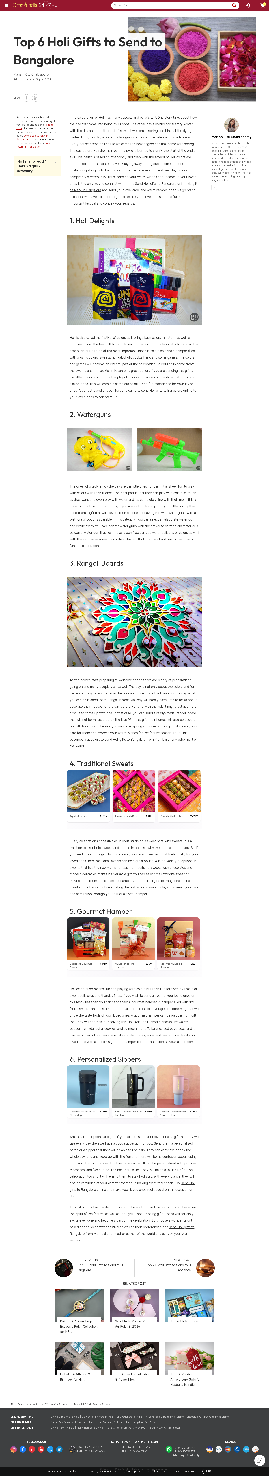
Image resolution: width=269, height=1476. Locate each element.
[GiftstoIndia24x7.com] (11, 1404)
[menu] (6, 5)
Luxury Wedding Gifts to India (112, 1422)
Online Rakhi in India (62, 1427)
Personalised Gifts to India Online (164, 1416)
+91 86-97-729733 (184, 1451)
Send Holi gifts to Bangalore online (160, 184)
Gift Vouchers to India (129, 1416)
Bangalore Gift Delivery (145, 1422)
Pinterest (32, 1449)
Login (248, 5)
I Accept (211, 1471)
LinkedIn (35, 98)
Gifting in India (20, 1422)
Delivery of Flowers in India (97, 1416)
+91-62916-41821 (137, 1451)
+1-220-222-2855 (93, 1447)
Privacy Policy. (188, 1471)
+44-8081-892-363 (138, 1447)
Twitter (50, 1449)
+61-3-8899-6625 (94, 1451)
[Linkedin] (214, 187)
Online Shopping (21, 1416)
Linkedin (59, 1449)
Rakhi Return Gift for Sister (164, 1427)
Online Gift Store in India (65, 1416)
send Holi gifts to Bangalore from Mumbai (136, 740)
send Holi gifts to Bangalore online (166, 390)
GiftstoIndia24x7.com (35, 5)
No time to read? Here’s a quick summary (31, 166)
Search (234, 5)
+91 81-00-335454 (184, 1447)
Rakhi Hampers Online (90, 1427)
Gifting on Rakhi (21, 1427)
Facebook (26, 98)
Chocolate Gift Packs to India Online (208, 1416)
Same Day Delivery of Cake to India (71, 1422)
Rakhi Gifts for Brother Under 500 (125, 1427)
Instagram (13, 1449)
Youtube (41, 1449)
